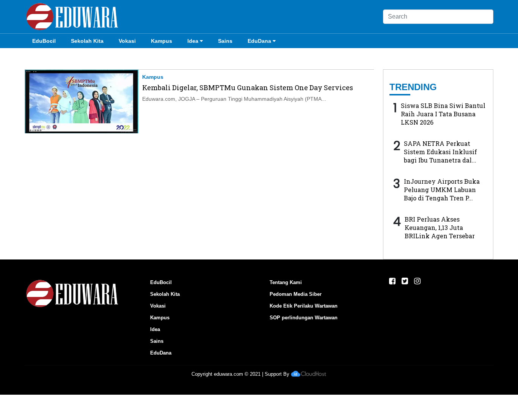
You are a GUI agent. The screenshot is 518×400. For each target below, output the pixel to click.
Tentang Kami (286, 282)
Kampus (161, 41)
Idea (192, 41)
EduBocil (44, 41)
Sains (225, 41)
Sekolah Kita (87, 41)
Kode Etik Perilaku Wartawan (303, 306)
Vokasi (127, 41)
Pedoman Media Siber (296, 294)
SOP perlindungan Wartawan (303, 317)
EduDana (259, 41)
